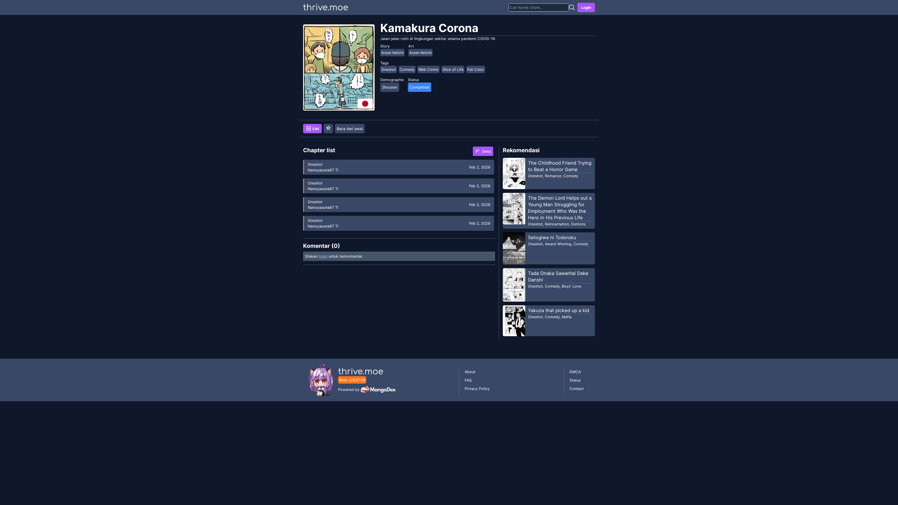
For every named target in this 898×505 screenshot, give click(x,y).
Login (586, 7)
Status (575, 380)
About (470, 371)
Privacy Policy (477, 388)
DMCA (575, 371)
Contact (576, 388)
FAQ (468, 380)
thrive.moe (325, 7)
